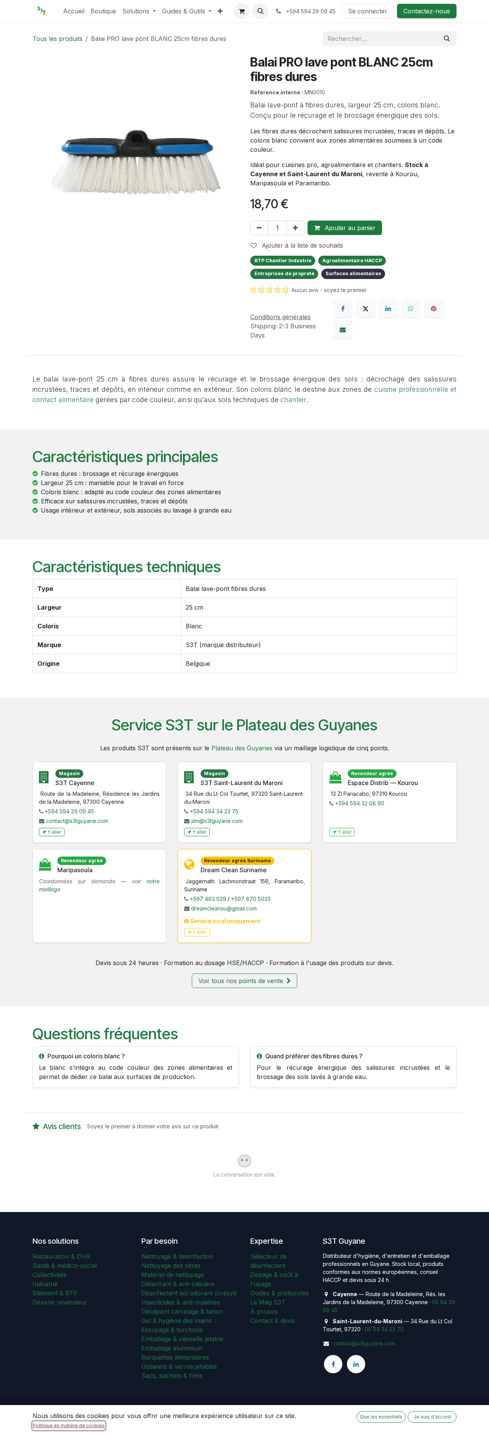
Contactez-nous (426, 11)
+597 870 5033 (250, 899)
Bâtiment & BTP (55, 1293)
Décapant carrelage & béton (182, 1311)
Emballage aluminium (171, 1348)
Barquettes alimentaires (175, 1357)
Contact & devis (272, 1320)
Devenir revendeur (59, 1302)
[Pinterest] (433, 308)
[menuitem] (73, 11)
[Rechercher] (447, 38)
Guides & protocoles (279, 1293)
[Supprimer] (259, 228)
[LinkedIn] (388, 308)
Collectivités (49, 1275)
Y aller (54, 832)
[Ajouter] (295, 228)
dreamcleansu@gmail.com (224, 908)
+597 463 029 (208, 899)
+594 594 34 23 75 (214, 811)
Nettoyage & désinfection (177, 1256)
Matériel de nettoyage (172, 1275)
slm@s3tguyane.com (217, 821)
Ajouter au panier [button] (349, 228)
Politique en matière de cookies (69, 1425)
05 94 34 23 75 (384, 1329)
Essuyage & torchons (172, 1330)
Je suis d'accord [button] (432, 1417)
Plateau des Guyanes (241, 748)
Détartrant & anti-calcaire (177, 1284)
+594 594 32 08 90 (359, 803)
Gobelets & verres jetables (179, 1366)
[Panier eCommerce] (241, 11)
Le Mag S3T (267, 1302)
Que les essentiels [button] (381, 1417)
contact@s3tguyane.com (77, 821)
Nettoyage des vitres (171, 1265)
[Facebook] (343, 308)
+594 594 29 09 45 (69, 811)
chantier (293, 400)
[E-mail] (343, 329)
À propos (264, 1311)
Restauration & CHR (61, 1256)
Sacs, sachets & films (171, 1375)
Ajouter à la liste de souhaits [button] (301, 245)
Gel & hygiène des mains (176, 1320)
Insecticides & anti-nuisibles (180, 1302)
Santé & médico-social (64, 1265)
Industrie (45, 1284)
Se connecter (367, 11)
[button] (261, 11)
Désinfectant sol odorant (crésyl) (189, 1293)
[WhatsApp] (411, 308)
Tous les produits (57, 38)
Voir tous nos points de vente (241, 981)
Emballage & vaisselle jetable (182, 1339)
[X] (365, 308)
